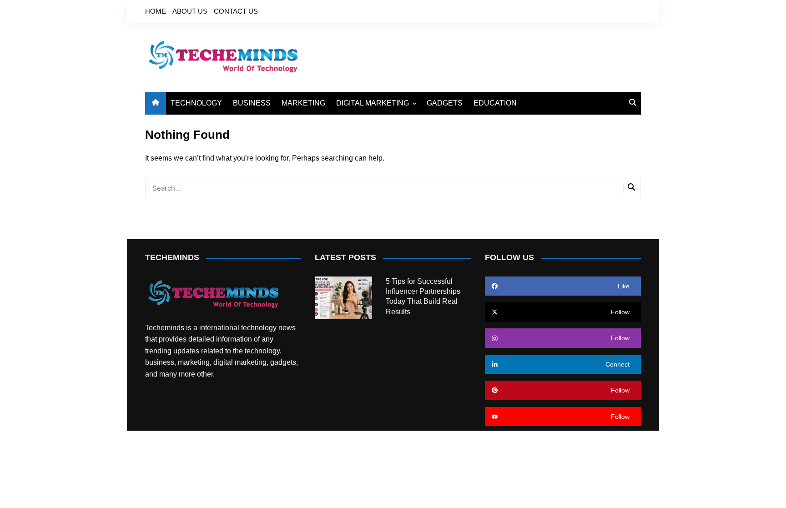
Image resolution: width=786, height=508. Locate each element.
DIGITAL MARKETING (372, 103)
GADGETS (445, 103)
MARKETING (303, 103)
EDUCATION (495, 103)
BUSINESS (252, 103)
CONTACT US (236, 11)
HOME (155, 11)
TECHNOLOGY (196, 103)
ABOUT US (189, 11)
